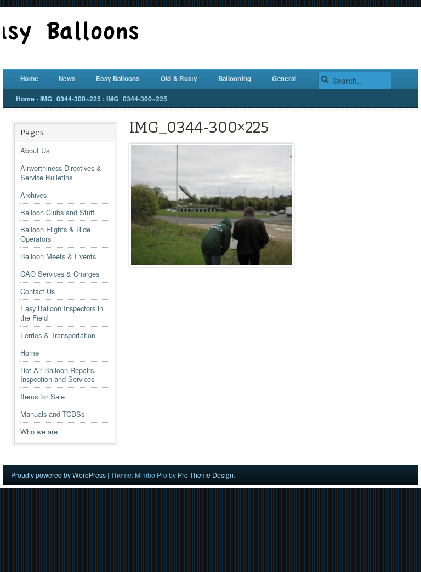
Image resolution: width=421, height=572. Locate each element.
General (284, 78)
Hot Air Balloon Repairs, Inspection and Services (58, 375)
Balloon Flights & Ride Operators (55, 234)
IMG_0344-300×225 (70, 99)
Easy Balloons (118, 78)
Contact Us (37, 291)
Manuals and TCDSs (52, 414)
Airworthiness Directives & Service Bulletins (60, 172)
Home (29, 78)
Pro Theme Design (206, 474)
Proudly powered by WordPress (58, 474)
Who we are (39, 431)
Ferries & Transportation (57, 335)
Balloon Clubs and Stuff (57, 212)
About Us (34, 150)
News (67, 78)
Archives (33, 195)
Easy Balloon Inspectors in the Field (61, 313)
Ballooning (235, 78)
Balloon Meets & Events (58, 256)
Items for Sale (42, 396)
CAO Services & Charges (59, 273)
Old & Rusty (179, 78)
